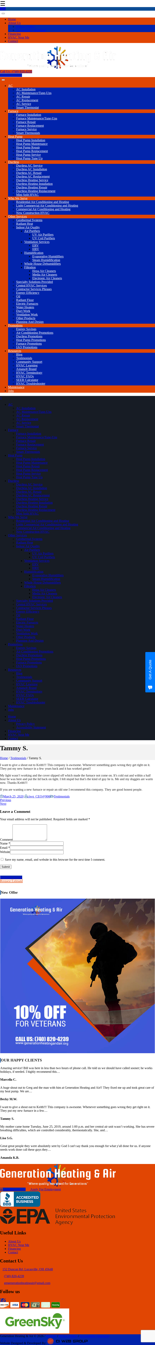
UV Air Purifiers (42, 234)
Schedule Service (11, 75)
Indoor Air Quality (28, 227)
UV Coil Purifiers (43, 238)
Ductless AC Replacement (33, 176)
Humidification (33, 252)
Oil (18, 296)
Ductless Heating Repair (31, 187)
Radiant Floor (25, 300)
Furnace (13, 111)
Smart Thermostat (27, 107)
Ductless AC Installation (31, 169)
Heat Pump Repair (28, 147)
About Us (14, 23)
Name (4, 843)
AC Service (23, 104)
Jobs (11, 391)
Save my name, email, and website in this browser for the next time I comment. (55, 859)
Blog (19, 354)
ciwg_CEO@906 (39, 796)
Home (12, 19)
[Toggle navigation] (3, 13)
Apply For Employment (45, 1189)
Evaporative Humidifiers (48, 256)
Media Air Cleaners (44, 274)
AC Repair (23, 96)
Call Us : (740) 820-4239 (16, 71)
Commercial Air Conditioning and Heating (43, 209)
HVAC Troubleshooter (30, 383)
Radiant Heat (24, 223)
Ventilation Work (27, 314)
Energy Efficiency (27, 292)
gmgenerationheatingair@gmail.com (27, 1283)
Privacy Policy (25, 26)
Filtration (30, 267)
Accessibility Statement (31, 30)
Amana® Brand (26, 369)
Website (5, 852)
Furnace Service (26, 129)
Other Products (25, 318)
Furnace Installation (28, 114)
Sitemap (51, 1336)
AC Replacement (27, 100)
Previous (5, 800)
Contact (13, 41)
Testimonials (24, 358)
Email (3, 847)
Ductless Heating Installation (34, 183)
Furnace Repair (26, 122)
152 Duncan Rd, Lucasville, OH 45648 (27, 1269)
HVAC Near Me (18, 37)
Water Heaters (25, 307)
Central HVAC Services (31, 285)
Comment (6, 839)
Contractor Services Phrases (34, 289)
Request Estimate (11, 881)
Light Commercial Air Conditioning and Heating (47, 205)
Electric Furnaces (27, 303)
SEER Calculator (27, 380)
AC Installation (26, 89)
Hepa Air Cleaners (44, 271)
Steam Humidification (46, 260)
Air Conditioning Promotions (34, 332)
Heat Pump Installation (30, 140)
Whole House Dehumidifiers (42, 263)
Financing (14, 34)
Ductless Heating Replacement (35, 191)
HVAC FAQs (25, 376)
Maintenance (16, 387)
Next (3, 803)
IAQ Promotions (26, 347)
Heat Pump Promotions (31, 340)
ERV (35, 245)
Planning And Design (30, 321)
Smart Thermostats (28, 133)
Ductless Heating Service (32, 180)
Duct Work (23, 311)
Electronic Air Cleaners (47, 278)
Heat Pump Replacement (32, 151)
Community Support (29, 361)
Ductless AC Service (29, 165)
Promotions (15, 325)
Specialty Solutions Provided (34, 282)
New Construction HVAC (32, 213)
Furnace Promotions (29, 343)
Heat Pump (15, 136)
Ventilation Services (36, 242)
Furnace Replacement (30, 125)
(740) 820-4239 (14, 1276)
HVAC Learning (27, 365)
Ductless (13, 162)
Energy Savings (26, 329)
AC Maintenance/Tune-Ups (33, 93)
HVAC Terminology (29, 372)
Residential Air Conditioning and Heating (42, 202)
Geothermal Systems (29, 220)
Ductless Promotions (29, 336)
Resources (14, 351)
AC (10, 85)
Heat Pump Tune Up (29, 158)
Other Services (17, 216)
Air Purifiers (32, 231)
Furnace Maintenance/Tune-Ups (36, 118)
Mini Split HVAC (27, 194)
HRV (35, 249)
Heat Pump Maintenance (32, 143)
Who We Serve (17, 198)
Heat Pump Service (28, 154)
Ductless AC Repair (29, 173)
